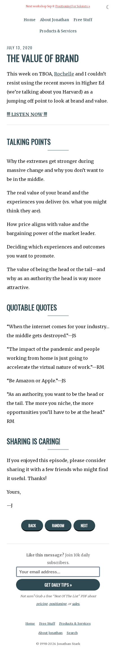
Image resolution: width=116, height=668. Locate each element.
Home (29, 19)
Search (72, 633)
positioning (57, 604)
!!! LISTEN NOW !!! (27, 114)
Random (58, 525)
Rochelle (64, 74)
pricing (42, 604)
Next (84, 525)
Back (32, 525)
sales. (76, 604)
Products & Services (58, 31)
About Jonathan (54, 19)
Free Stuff (82, 19)
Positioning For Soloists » (72, 6)
